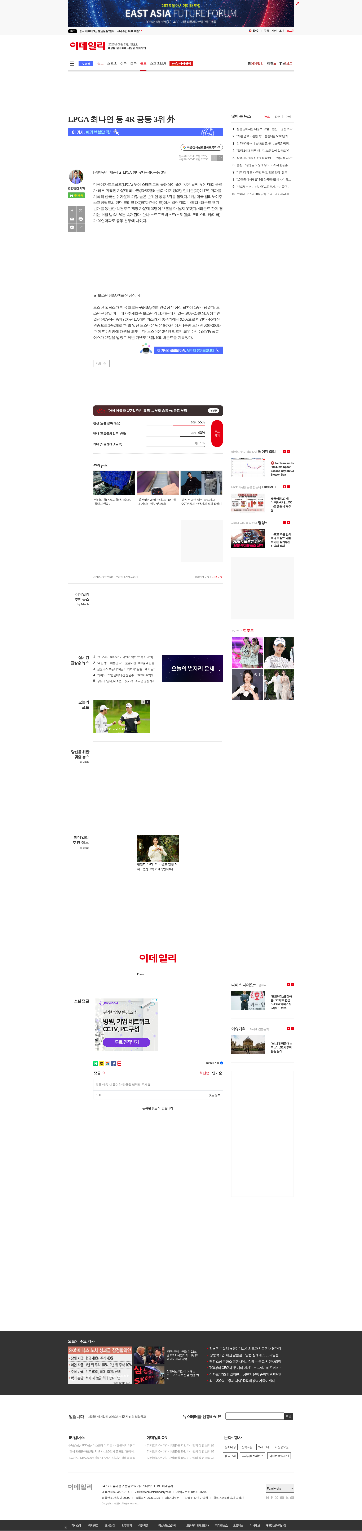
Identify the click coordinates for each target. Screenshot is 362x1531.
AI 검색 (86, 63)
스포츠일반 (158, 63)
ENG (256, 30)
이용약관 (143, 1525)
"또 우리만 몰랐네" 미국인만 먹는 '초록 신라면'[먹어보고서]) (130, 657)
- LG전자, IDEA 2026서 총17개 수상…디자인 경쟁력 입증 (101, 1457)
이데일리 (108, 46)
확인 (288, 1416)
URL (80, 227)
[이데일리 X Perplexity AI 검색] (145, 132)
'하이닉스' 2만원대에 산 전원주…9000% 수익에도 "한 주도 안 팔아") (135, 675)
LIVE (72, 30)
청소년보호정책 (167, 1525)
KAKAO (72, 227)
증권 (277, 116)
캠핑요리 (230, 1455)
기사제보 (255, 1525)
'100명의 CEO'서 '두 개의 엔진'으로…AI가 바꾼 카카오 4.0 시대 (250, 1368)
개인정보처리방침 (276, 1525)
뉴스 (267, 116)
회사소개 (76, 1525)
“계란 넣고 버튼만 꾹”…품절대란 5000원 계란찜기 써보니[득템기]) (134, 663)
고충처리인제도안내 (197, 1525)
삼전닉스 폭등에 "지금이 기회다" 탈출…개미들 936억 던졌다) (131, 669)
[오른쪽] (147, 702)
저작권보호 (221, 1525)
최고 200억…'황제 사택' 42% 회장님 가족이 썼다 (240, 1381)
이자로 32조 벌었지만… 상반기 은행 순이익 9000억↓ (243, 1374)
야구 (123, 63)
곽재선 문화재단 (279, 1455)
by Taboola (83, 604)
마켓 (271, 63)
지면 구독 (217, 576)
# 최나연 (101, 363)
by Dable (84, 761)
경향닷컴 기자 (76, 188)
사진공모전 (281, 1447)
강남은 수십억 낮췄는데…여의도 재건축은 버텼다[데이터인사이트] (253, 1348)
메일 (72, 219)
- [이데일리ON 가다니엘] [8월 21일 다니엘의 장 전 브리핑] (179, 1445)
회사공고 (93, 1525)
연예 (288, 116)
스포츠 (112, 63)
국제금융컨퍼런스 (252, 1455)
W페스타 (263, 1447)
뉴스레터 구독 (202, 576)
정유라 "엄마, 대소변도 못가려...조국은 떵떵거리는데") (127, 681)
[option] (147, 31)
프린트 (80, 219)
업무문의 (127, 1525)
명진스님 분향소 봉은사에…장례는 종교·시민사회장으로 (246, 1361)
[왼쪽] (143, 702)
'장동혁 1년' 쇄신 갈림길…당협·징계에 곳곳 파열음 (242, 1355)
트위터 (80, 210)
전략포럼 (247, 1447)
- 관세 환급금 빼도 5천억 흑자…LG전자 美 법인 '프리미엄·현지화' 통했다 (103, 1451)
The (285, 63)
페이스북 (72, 210)
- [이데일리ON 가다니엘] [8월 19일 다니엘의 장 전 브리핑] (179, 1457)
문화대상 (230, 1447)
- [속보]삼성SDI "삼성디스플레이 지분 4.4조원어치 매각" (101, 1445)
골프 (143, 63)
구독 (266, 30)
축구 (133, 63)
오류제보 (238, 1525)
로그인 (290, 30)
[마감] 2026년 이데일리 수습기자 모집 (110, 1416)
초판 (281, 30)
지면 (274, 30)
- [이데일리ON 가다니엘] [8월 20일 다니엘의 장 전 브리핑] (179, 1451)
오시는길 (110, 1525)
